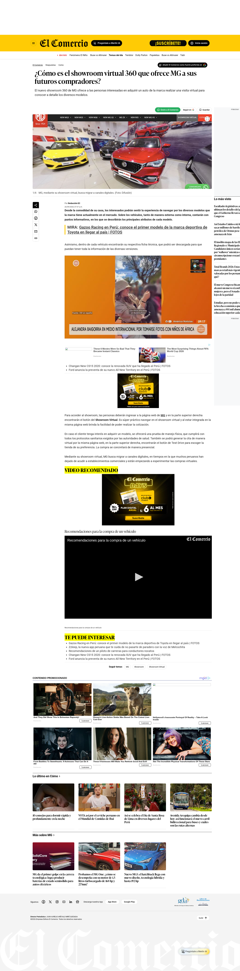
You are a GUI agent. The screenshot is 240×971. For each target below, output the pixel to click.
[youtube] (64, 901)
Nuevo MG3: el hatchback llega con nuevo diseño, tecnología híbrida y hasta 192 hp (144, 877)
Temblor (129, 55)
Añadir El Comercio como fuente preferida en (182, 65)
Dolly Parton (141, 55)
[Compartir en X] (36, 224)
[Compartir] (36, 205)
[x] (50, 901)
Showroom (139, 667)
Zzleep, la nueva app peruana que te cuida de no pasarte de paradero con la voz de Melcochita (127, 647)
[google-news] (77, 901)
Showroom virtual (157, 667)
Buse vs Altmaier (98, 55)
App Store (112, 902)
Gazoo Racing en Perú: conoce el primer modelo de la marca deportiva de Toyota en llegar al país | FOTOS (134, 643)
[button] (138, 577)
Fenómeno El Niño (79, 55)
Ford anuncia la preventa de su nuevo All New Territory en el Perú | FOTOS (114, 370)
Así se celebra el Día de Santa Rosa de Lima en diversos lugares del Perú (144, 819)
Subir (201, 918)
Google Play (129, 902)
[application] (138, 577)
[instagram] (57, 901)
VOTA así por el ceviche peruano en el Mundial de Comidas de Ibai (99, 817)
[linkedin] (70, 901)
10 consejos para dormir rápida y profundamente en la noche (52, 817)
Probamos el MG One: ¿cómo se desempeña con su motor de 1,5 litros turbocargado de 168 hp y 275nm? (97, 879)
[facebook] (43, 901)
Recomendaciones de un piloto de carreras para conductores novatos (111, 651)
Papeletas (154, 55)
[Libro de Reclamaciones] (203, 901)
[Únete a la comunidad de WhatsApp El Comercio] (167, 109)
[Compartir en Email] (36, 231)
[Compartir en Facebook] (36, 218)
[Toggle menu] (33, 43)
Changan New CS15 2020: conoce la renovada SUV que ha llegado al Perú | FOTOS (119, 366)
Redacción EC (74, 203)
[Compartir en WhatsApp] (36, 211)
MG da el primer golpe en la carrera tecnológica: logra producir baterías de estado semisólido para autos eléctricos (53, 879)
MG (127, 667)
